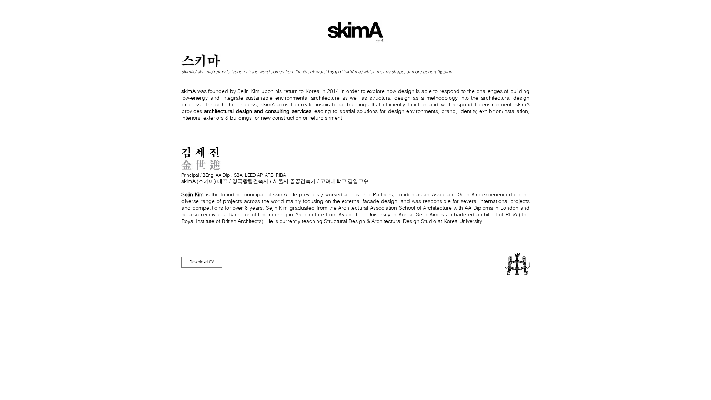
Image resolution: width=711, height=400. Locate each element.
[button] (201, 262)
